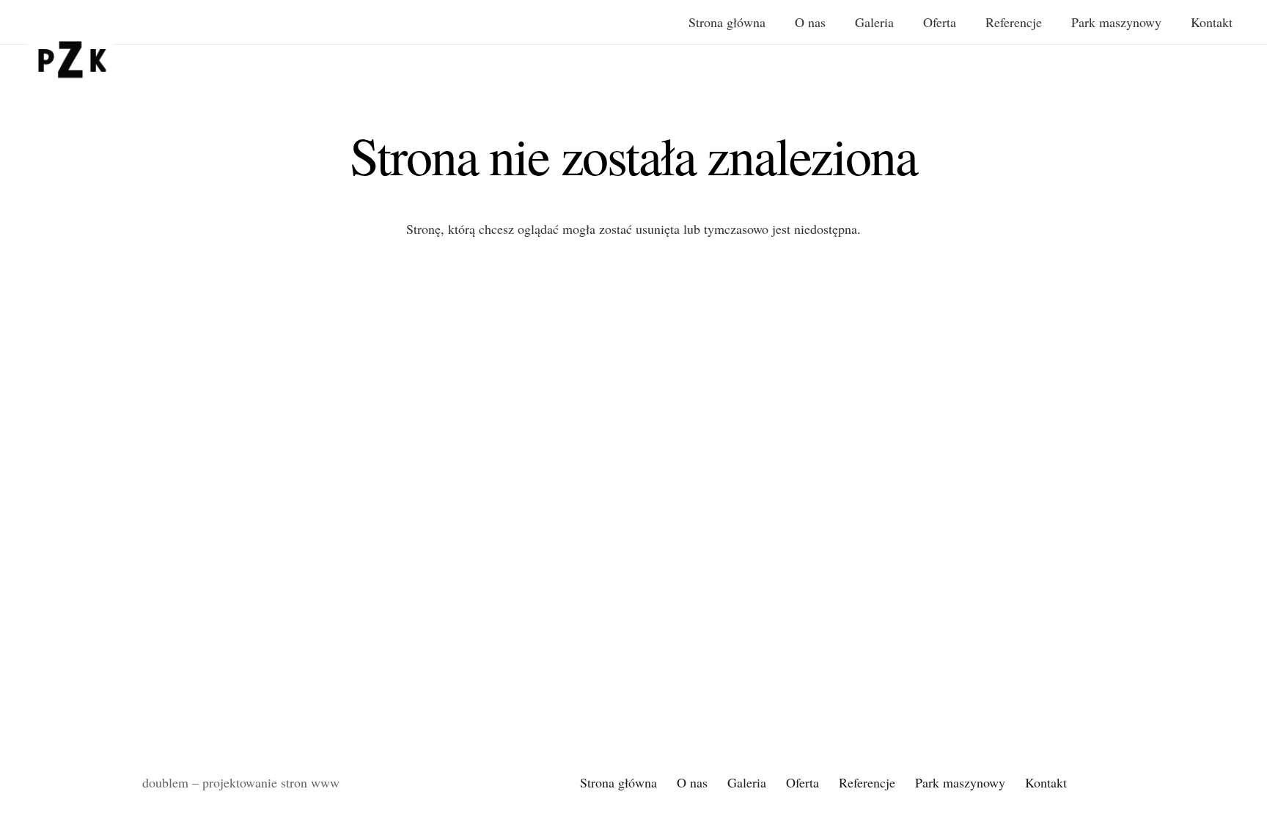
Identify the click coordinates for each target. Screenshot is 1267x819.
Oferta (802, 782)
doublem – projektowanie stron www (240, 782)
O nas (692, 782)
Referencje (867, 782)
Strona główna (618, 782)
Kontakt (1046, 782)
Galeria (746, 782)
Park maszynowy (960, 782)
